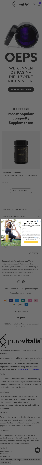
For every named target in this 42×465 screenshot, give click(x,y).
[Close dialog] (39, 221)
